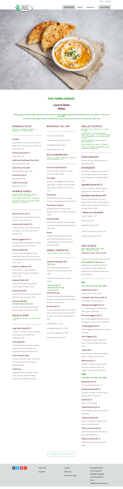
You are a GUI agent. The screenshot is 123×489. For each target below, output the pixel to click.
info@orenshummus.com (99, 483)
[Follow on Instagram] (21, 468)
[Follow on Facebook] (13, 468)
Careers (101, 1)
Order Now (69, 7)
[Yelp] (25, 468)
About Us (90, 7)
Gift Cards (108, 1)
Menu (80, 7)
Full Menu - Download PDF (61, 454)
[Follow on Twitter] (17, 468)
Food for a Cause (70, 475)
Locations (104, 7)
